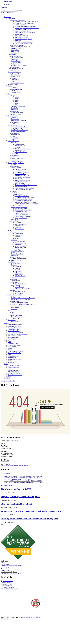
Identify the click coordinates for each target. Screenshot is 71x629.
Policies (13, 123)
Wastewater (14, 309)
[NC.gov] (7, 615)
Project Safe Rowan (20, 246)
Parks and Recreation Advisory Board (25, 32)
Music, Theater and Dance (15, 375)
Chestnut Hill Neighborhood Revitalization (26, 203)
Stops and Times (15, 318)
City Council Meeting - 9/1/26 (18, 479)
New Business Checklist (14, 335)
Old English (18, 271)
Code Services (15, 166)
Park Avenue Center (20, 150)
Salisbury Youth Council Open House (23, 477)
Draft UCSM (18, 128)
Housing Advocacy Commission (23, 43)
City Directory (15, 73)
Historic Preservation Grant (22, 196)
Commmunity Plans (13, 343)
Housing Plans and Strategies (22, 216)
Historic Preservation (17, 205)
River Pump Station (16, 306)
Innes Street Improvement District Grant (25, 202)
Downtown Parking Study (22, 175)
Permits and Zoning (13, 337)
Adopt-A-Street (15, 263)
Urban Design (15, 221)
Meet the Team (15, 70)
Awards (13, 81)
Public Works (11, 262)
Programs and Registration (18, 158)
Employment (4, 561)
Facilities (13, 142)
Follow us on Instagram (7, 587)
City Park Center (19, 144)
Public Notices (15, 64)
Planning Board (19, 34)
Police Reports (5, 564)
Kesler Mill (21, 170)
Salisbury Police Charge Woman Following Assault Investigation (29, 519)
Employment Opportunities (18, 120)
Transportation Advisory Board (23, 39)
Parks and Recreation (13, 141)
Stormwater (14, 282)
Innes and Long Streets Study (23, 180)
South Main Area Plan (21, 186)
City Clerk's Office (16, 56)
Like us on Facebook (7, 582)
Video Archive (15, 51)
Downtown (14, 191)
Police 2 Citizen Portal (17, 254)
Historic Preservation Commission (24, 42)
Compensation (15, 119)
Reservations (14, 159)
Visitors (6, 364)
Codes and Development (14, 328)
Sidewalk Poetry (19, 229)
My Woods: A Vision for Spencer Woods (26, 185)
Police (9, 230)
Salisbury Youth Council (21, 37)
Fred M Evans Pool (20, 145)
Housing (10, 349)
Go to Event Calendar (7, 485)
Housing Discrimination (21, 214)
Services (17, 238)
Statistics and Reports (20, 247)
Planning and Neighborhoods (16, 163)
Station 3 (17, 100)
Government (7, 17)
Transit (9, 310)
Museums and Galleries (14, 373)
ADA (12, 312)
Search (19, 10)
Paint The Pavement (20, 224)
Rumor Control (15, 79)
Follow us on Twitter (6, 584)
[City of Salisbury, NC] (7, 12)
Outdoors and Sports (13, 371)
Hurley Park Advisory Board (22, 31)
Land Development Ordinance (19, 130)
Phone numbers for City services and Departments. (14, 465)
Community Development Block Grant (25, 200)
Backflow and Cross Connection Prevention (23, 298)
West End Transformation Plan (23, 189)
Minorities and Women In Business (20, 46)
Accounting (14, 87)
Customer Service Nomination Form (11, 573)
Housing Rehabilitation (21, 218)
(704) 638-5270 (5, 461)
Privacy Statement (36, 617)
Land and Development (14, 125)
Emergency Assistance (21, 208)
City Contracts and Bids (14, 326)
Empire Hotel (14, 59)
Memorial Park (19, 274)
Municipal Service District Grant (23, 199)
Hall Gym (17, 147)
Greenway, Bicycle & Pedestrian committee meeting (24, 482)
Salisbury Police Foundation (18, 258)
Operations (18, 236)
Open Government (16, 62)
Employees (4, 7)
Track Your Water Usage (14, 359)
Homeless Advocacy (20, 243)
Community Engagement (14, 72)
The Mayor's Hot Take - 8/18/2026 (16, 489)
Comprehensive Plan (13, 329)
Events (9, 368)
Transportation (11, 320)
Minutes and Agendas (17, 48)
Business (6, 323)
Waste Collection (15, 285)
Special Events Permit (17, 112)
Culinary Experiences (13, 367)
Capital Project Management (15, 68)
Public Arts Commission (21, 35)
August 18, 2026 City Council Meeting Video (20, 496)
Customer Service (16, 92)
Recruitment (14, 109)
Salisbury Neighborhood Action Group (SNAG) (23, 481)
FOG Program (15, 301)
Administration (12, 54)
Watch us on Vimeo (6, 585)
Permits (13, 136)
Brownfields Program (20, 169)
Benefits (13, 117)
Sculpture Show (19, 225)
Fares (12, 313)
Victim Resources (16, 260)
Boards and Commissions (18, 20)
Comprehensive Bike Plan (22, 172)
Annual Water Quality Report (9, 572)
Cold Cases (14, 240)
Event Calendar (15, 75)
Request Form (15, 111)
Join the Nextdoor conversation (9, 588)
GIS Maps (14, 192)
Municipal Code (15, 61)
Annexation (14, 164)
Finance (10, 86)
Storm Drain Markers (20, 284)
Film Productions (15, 76)
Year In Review (15, 53)
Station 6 (17, 105)
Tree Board (18, 40)
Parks (12, 156)
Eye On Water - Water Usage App (20, 299)
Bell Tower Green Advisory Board (24, 23)
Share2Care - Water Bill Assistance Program (23, 304)
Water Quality (15, 307)
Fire (9, 94)
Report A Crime (15, 257)
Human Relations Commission (23, 29)
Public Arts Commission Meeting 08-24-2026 (23, 476)
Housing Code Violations (21, 213)
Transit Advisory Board (17, 317)
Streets (13, 290)
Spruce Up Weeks (19, 287)
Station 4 (17, 101)
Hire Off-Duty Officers (17, 251)
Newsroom (14, 78)
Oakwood (17, 269)
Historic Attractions (13, 370)
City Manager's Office (17, 57)
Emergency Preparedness (18, 106)
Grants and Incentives (17, 194)
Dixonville (17, 268)
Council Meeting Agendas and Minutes (11, 565)
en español (15, 440)
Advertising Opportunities (15, 324)
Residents (6, 340)
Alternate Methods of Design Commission (26, 21)
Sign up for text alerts (7, 581)
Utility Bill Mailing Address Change (17, 504)
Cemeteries (14, 265)
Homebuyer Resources (21, 211)
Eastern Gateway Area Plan (22, 177)
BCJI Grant (18, 249)
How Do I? (7, 378)
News (9, 354)
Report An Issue (15, 280)
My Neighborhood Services (15, 351)
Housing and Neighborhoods (19, 207)
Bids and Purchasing (16, 89)
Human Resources (13, 116)
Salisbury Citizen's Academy (19, 65)
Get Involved (14, 153)
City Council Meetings (17, 45)
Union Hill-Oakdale (20, 276)
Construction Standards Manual (19, 127)
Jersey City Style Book (21, 181)
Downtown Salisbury (13, 84)
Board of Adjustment (20, 24)
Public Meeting (15, 67)
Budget (13, 90)
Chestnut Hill (18, 266)
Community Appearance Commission (25, 26)
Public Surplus (12, 338)
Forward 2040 (18, 178)
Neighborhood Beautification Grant (24, 197)
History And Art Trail (20, 222)
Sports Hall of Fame (16, 161)
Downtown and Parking (14, 345)
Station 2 (17, 98)
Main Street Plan (19, 183)
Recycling (14, 279)
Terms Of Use (27, 617)
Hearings (13, 139)
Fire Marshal (14, 108)
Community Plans (16, 167)
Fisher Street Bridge (20, 291)
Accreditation (18, 235)
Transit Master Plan (16, 315)
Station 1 (17, 97)
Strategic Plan (15, 50)
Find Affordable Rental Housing (23, 210)
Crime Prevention (16, 244)
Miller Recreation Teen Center (23, 149)
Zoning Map (14, 138)
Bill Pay (10, 342)
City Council (11, 18)
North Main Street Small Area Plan (24, 188)
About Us (13, 95)
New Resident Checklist (14, 353)
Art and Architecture (13, 365)
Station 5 (17, 103)
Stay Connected (12, 357)
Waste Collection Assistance (22, 288)
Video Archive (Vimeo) (17, 83)
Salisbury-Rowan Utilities (15, 295)
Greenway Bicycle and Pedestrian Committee (27, 28)
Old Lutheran (18, 273)
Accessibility (7, 4)
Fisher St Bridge (19, 293)
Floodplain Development (18, 131)
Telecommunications (16, 114)
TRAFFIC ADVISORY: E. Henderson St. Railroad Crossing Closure (31, 511)
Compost (13, 277)
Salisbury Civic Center (21, 152)
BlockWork (18, 227)
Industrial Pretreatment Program (19, 302)
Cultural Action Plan (20, 174)
